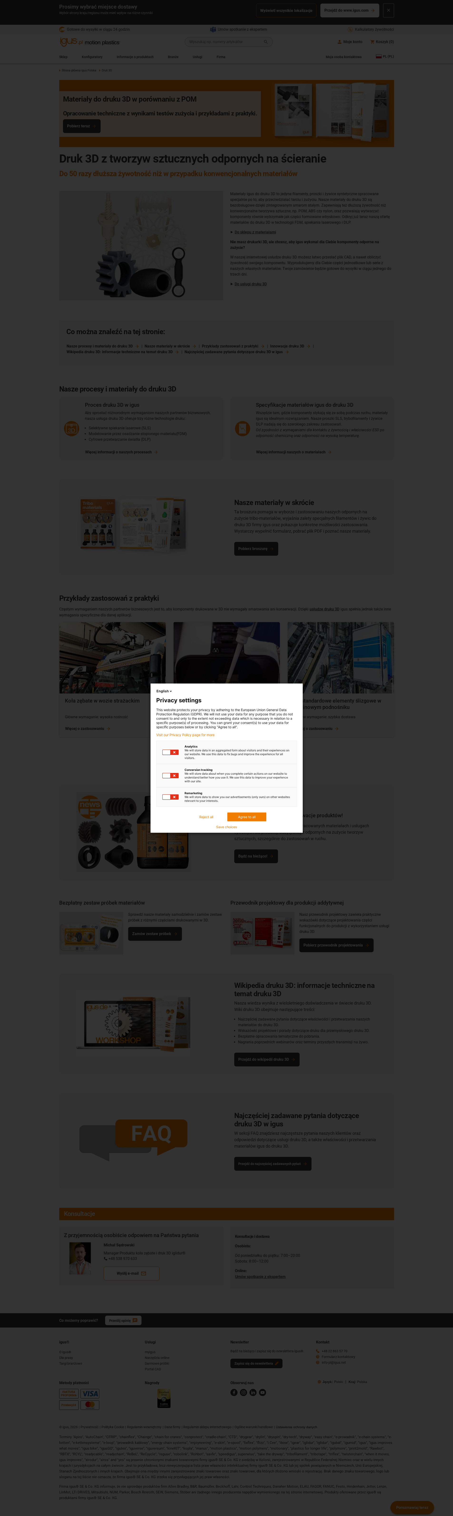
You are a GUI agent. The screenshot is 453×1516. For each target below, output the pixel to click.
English (162, 691)
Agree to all (247, 817)
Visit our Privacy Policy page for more (185, 735)
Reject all (206, 817)
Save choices (226, 827)
